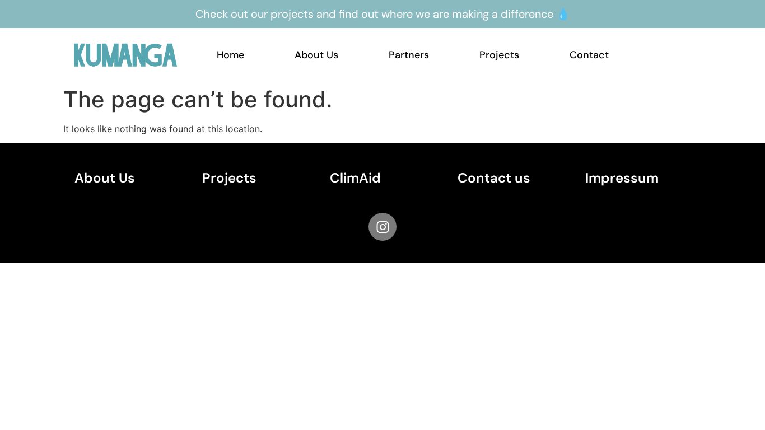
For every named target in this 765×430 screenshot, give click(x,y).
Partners (409, 55)
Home (230, 55)
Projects (499, 55)
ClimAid (355, 177)
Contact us (494, 177)
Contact (589, 55)
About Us (316, 55)
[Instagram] (382, 227)
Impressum (622, 177)
